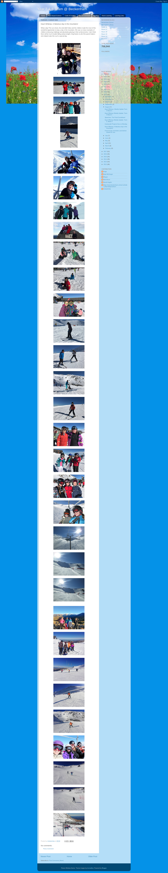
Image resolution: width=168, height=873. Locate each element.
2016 (105, 154)
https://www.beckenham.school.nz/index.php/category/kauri (115, 185)
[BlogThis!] (67, 841)
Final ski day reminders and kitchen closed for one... (116, 131)
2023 (105, 81)
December (108, 96)
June (107, 138)
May (106, 140)
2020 (105, 89)
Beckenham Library (107, 25)
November (108, 99)
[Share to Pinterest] (73, 841)
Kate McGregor (108, 174)
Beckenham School (107, 22)
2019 (105, 92)
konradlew (90, 868)
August (107, 107)
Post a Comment (48, 849)
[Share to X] (69, 841)
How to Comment (84, 16)
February (108, 148)
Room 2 (104, 39)
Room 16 (104, 27)
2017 (105, 151)
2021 (105, 87)
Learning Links (119, 16)
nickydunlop (107, 189)
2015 (105, 156)
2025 (105, 76)
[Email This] (65, 841)
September (108, 104)
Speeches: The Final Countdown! (115, 117)
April (106, 143)
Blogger (104, 868)
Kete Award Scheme (54, 16)
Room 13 (104, 36)
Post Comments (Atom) (56, 860)
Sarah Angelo (107, 182)
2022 (105, 84)
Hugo (105, 171)
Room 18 (104, 32)
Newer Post (45, 856)
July (106, 135)
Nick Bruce (106, 179)
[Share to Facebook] (71, 841)
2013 (105, 161)
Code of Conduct (70, 16)
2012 (105, 164)
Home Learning (107, 16)
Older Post (92, 856)
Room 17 (104, 29)
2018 (105, 94)
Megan (105, 177)
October (108, 102)
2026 (105, 74)
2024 (105, 79)
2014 (105, 159)
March (107, 146)
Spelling (95, 16)
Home (43, 16)
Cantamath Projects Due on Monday (116, 124)
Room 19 (104, 34)
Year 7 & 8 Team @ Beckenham (62, 9)
